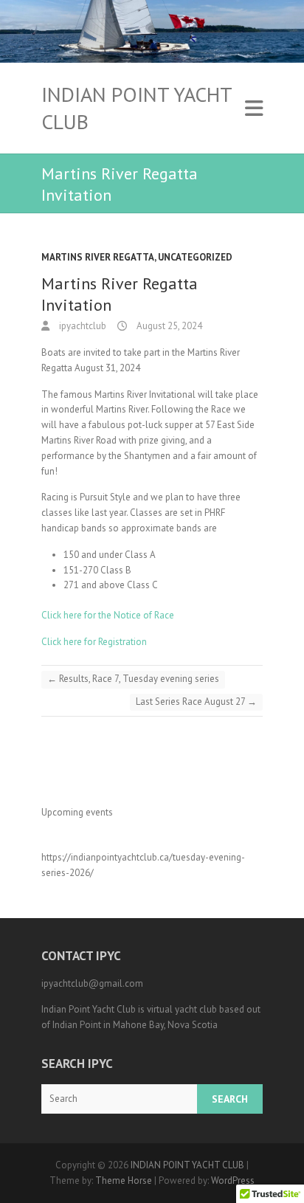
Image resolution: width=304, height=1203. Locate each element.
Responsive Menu (254, 108)
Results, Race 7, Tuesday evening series (133, 678)
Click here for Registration (95, 641)
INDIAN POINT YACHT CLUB (136, 107)
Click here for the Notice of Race (107, 615)
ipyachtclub (81, 326)
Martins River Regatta (97, 257)
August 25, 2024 (168, 326)
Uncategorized (195, 257)
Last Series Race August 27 (196, 701)
